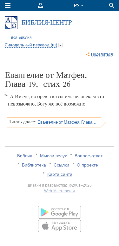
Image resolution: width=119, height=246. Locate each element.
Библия (24, 155)
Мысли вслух (53, 155)
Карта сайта (59, 174)
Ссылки (61, 164)
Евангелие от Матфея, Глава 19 (66, 122)
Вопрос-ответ (88, 155)
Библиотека (34, 164)
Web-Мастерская (59, 191)
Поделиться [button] (102, 54)
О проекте (87, 164)
